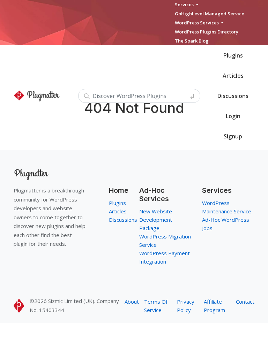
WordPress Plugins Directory (206, 32)
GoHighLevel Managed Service (209, 13)
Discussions (232, 96)
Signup (233, 136)
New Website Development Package (155, 219)
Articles (233, 75)
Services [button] (185, 4)
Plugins (233, 55)
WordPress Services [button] (197, 23)
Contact (245, 301)
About (132, 301)
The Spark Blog (192, 41)
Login (233, 116)
